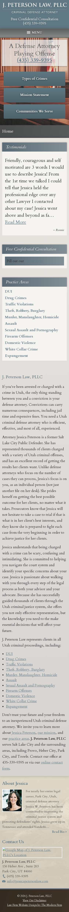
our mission (47, 732)
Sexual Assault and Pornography (31, 330)
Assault (11, 323)
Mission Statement (34, 95)
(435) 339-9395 (34, 23)
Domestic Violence (20, 342)
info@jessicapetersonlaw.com (27, 881)
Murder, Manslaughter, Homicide (32, 317)
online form (34, 261)
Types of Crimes (34, 78)
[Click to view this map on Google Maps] (32, 855)
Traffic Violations (19, 304)
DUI (8, 291)
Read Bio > (59, 832)
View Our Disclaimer (34, 900)
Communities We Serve (34, 111)
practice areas (18, 738)
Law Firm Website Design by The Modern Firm (34, 905)
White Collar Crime (21, 349)
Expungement (16, 355)
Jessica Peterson (24, 732)
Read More (15, 222)
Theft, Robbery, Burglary (25, 310)
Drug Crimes (15, 298)
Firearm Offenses (19, 336)
